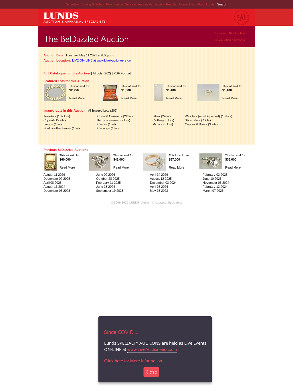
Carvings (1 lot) (108, 128)
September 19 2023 (109, 190)
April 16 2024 (159, 186)
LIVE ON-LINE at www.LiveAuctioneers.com (102, 60)
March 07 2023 (213, 190)
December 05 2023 (56, 190)
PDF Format (122, 73)
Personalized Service (121, 4)
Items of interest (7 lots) (113, 120)
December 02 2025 (56, 178)
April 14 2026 (159, 174)
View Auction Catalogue (229, 40)
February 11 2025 (108, 182)
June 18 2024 (105, 186)
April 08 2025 (52, 182)
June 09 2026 (105, 174)
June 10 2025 (212, 178)
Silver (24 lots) (163, 116)
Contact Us (187, 4)
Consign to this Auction (229, 33)
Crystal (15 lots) (54, 120)
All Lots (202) (102, 73)
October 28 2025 (108, 178)
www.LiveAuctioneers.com (152, 349)
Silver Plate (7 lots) (198, 120)
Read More (77, 98)
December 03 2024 (163, 182)
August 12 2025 (161, 178)
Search (222, 4)
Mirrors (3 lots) (163, 124)
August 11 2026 (54, 174)
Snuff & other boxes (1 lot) (61, 128)
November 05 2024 (216, 182)
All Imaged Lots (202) (103, 110)
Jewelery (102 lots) (56, 116)
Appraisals (145, 4)
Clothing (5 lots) (163, 120)
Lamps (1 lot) (52, 124)
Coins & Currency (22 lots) (115, 116)
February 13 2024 (215, 186)
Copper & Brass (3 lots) (201, 124)
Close (151, 372)
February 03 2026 (215, 174)
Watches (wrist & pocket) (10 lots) (208, 116)
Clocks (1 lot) (106, 124)
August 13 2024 (54, 186)
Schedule (72, 4)
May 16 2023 (159, 190)
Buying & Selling (93, 4)
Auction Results (166, 4)
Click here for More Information (133, 360)
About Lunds (206, 4)
